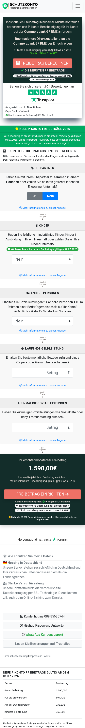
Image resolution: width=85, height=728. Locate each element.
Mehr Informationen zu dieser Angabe (44, 207)
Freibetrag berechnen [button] (44, 63)
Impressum (35, 656)
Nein (50, 196)
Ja (34, 196)
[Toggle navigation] (77, 6)
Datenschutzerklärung (15, 656)
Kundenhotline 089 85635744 (44, 616)
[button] (42, 634)
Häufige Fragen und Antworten (44, 625)
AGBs (47, 656)
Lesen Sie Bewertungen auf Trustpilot (42, 644)
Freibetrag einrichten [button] (40, 494)
